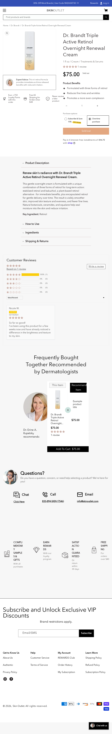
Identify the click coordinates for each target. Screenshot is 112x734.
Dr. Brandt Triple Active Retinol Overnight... (57, 419)
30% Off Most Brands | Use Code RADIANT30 (54, 3)
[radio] (65, 118)
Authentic (8, 665)
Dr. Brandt (15, 25)
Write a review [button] (96, 266)
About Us (8, 658)
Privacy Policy (10, 672)
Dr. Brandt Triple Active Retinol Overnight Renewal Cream (46, 25)
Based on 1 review (16, 269)
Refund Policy (92, 665)
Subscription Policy (95, 672)
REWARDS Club (66, 658)
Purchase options (70, 114)
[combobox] (56, 17)
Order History (65, 665)
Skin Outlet (18, 706)
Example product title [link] (77, 404)
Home (5, 25)
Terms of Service (39, 665)
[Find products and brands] (106, 17)
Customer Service (39, 658)
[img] (30, 318)
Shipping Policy (93, 658)
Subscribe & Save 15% (75, 120)
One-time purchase (96, 120)
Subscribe (86, 633)
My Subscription (66, 672)
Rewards (94, 3)
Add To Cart (68, 449)
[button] (4, 10)
